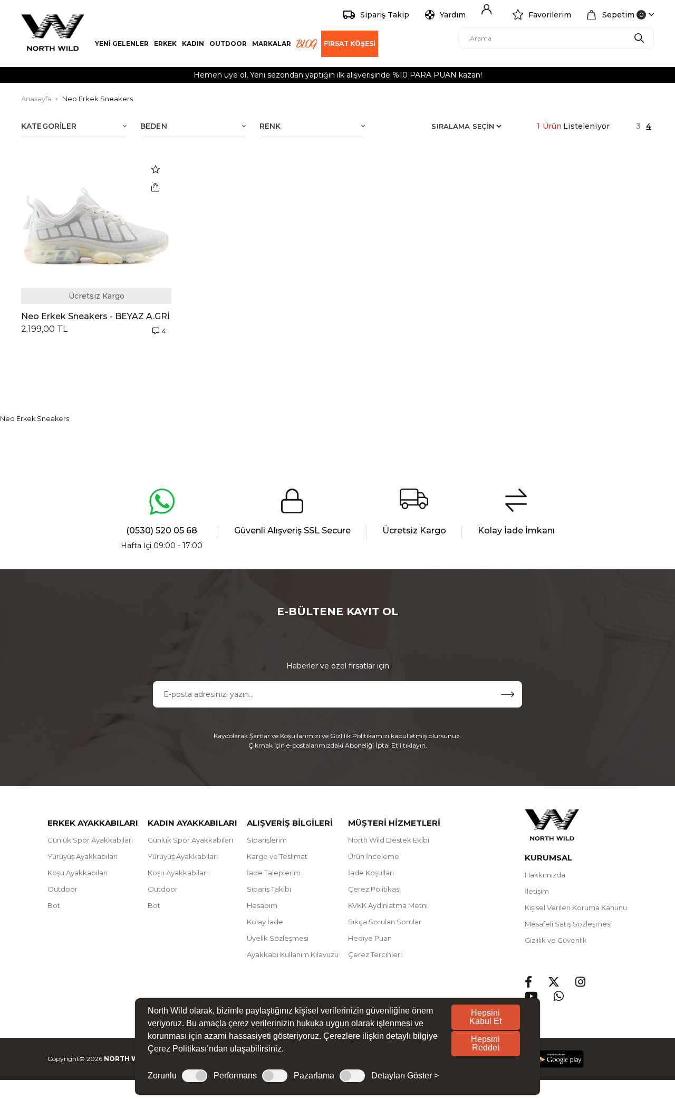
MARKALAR (271, 43)
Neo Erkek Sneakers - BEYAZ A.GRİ (95, 316)
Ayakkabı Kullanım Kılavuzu (293, 954)
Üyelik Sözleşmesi (277, 938)
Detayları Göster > (405, 1076)
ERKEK (165, 43)
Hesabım (262, 905)
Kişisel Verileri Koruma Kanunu (576, 907)
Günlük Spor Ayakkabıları (90, 840)
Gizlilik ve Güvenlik (556, 940)
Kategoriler (49, 126)
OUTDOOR (228, 43)
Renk (270, 126)
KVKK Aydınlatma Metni (388, 905)
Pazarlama (314, 1076)
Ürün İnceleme (373, 856)
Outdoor (62, 889)
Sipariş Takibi (269, 889)
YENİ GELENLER (122, 43)
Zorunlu (162, 1076)
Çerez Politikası (374, 889)
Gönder (507, 694)
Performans (235, 1076)
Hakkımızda (545, 875)
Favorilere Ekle (155, 169)
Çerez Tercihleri (375, 954)
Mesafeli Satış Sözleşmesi (568, 924)
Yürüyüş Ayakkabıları (82, 856)
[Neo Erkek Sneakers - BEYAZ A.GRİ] (96, 229)
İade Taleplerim (274, 872)
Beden (153, 126)
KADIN (193, 43)
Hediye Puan (370, 938)
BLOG (306, 43)
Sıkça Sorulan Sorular (384, 922)
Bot (53, 905)
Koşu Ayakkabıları (77, 872)
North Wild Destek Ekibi (388, 840)
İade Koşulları (371, 872)
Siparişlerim (267, 840)
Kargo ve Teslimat (277, 856)
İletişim (537, 891)
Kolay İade (265, 922)
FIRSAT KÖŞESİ (349, 43)
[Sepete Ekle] (155, 188)
